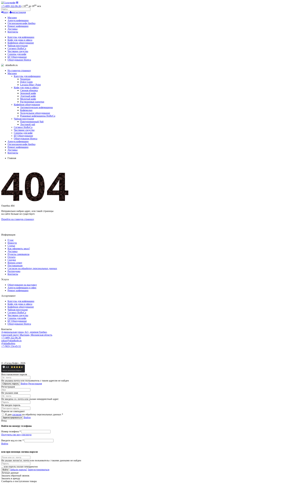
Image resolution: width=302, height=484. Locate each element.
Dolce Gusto (26, 82)
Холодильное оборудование (35, 113)
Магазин (12, 17)
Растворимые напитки (32, 101)
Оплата (11, 257)
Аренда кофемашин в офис (22, 287)
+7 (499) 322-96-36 (11, 6)
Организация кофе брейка (21, 23)
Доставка (12, 29)
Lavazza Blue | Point (30, 84)
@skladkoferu (8, 343)
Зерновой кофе (28, 93)
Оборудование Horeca (19, 59)
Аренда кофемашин (18, 20)
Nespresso (25, 79)
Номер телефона (11, 431)
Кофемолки (26, 110)
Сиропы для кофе (17, 54)
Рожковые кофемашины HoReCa (37, 116)
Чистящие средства (18, 51)
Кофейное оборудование (21, 42)
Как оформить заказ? (19, 248)
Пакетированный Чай (32, 121)
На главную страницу (19, 70)
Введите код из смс (12, 440)
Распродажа (14, 271)
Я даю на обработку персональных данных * (33, 414)
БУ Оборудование (17, 57)
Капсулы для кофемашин (21, 37)
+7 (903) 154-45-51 (11, 346)
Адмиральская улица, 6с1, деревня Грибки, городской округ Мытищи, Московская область (26, 333)
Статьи (11, 245)
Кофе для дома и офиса (20, 40)
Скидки (12, 260)
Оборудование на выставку (22, 284)
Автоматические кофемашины (36, 107)
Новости (12, 243)
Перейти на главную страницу (17, 219)
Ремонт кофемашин (18, 26)
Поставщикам (15, 265)
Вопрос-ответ (15, 262)
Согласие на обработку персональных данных (32, 268)
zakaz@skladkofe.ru (11, 340)
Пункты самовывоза (18, 254)
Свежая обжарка (29, 90)
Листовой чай (27, 124)
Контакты (13, 31)
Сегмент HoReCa (17, 48)
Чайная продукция (18, 45)
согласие (17, 414)
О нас (11, 240)
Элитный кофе (28, 96)
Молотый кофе (28, 99)
